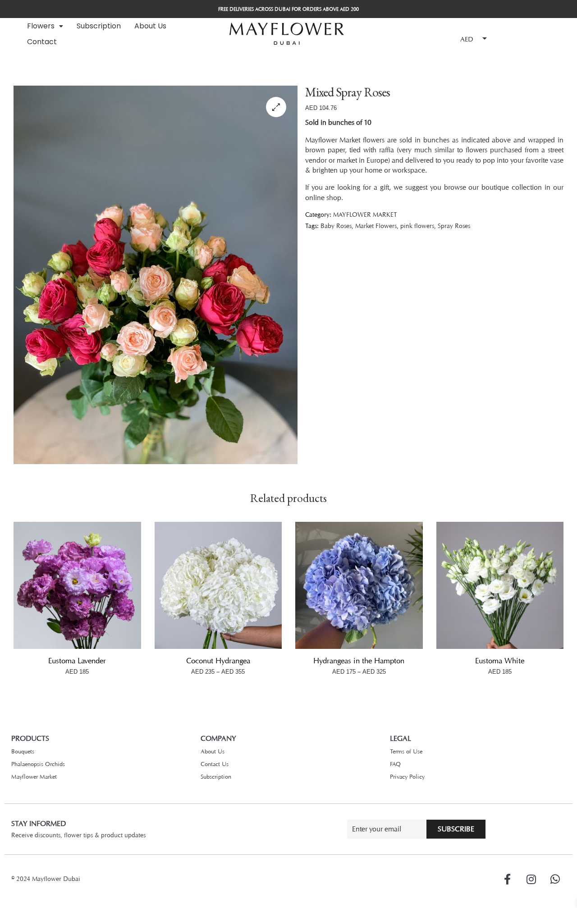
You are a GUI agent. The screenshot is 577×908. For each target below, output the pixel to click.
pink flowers (417, 225)
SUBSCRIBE (456, 829)
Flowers (41, 26)
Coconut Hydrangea (218, 660)
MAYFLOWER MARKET (365, 214)
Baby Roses (336, 225)
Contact (42, 42)
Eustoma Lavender (77, 660)
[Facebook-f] (507, 879)
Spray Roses (454, 225)
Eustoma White (499, 660)
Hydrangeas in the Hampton (358, 660)
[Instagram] (531, 879)
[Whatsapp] (555, 879)
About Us (150, 26)
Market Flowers (376, 225)
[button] (45, 26)
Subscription (99, 26)
